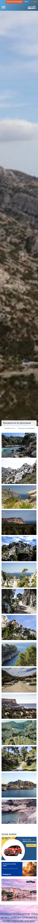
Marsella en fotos (9, 428)
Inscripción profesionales (14, 2)
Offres (26, 2)
